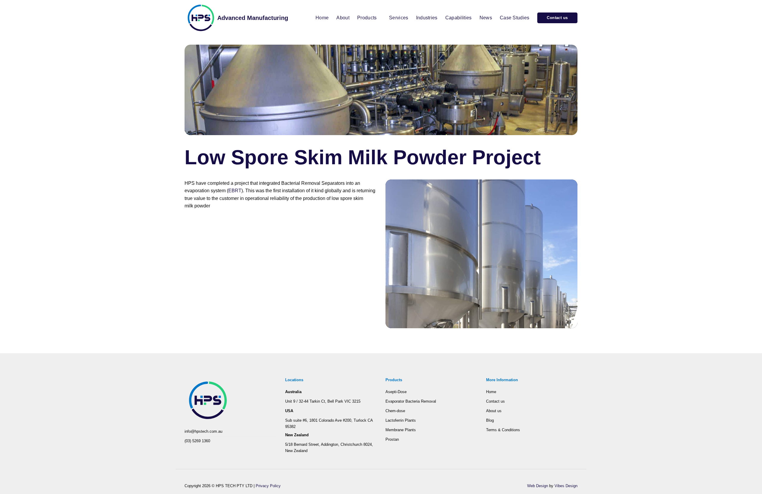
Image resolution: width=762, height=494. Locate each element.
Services (398, 17)
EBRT (234, 190)
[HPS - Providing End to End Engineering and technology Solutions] (201, 17)
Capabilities (458, 17)
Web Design (537, 486)
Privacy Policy (268, 486)
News (486, 17)
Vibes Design (566, 486)
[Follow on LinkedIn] (188, 451)
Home (322, 17)
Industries (427, 17)
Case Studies (515, 17)
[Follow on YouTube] (196, 451)
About (342, 17)
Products (367, 17)
